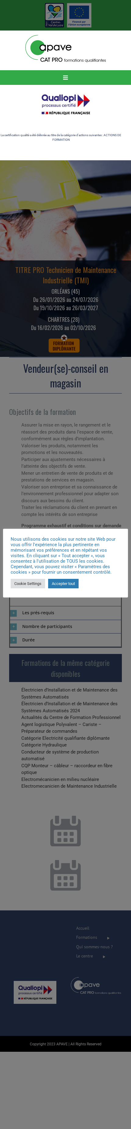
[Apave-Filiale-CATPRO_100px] (65, 35)
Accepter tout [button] (63, 583)
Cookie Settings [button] (27, 583)
